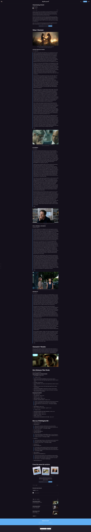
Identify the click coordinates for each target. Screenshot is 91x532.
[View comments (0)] (35, 10)
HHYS (49, 428)
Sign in (89, 1)
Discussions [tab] (38, 499)
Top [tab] (33, 499)
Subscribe (85, 1)
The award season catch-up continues (37, 502)
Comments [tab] (34, 490)
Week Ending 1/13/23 (36, 511)
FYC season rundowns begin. (36, 507)
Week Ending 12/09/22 (36, 501)
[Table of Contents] (0, 266)
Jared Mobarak (36, 7)
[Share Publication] (82, 1)
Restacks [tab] (37, 490)
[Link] (31, 30)
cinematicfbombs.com (53, 352)
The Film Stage (48, 458)
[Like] (33, 10)
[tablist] (36, 490)
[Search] (80, 1)
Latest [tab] (35, 499)
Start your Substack (43, 528)
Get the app (49, 528)
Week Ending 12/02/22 (36, 506)
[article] (45, 503)
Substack (42, 530)
